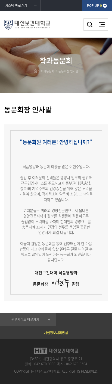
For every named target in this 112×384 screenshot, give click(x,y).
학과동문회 (47, 71)
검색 (89, 24)
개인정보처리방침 (56, 332)
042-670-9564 (76, 363)
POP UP (94, 5)
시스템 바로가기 (16, 5)
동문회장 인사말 (68, 71)
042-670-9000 (44, 363)
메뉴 (102, 24)
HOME (35, 71)
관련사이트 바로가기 (25, 319)
